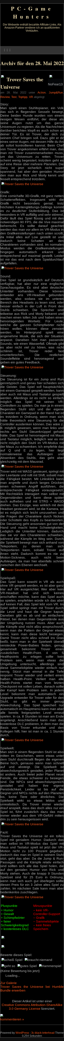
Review (5, 97)
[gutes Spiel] (27, 966)
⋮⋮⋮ (7, 50)
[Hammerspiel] (50, 966)
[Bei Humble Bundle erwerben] (2, 77)
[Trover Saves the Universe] (22, 184)
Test (14, 97)
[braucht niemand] (38, 960)
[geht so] (8, 966)
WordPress (22, 1032)
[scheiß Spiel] (12, 960)
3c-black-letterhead (42, 1032)
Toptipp (22, 97)
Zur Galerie (8, 983)
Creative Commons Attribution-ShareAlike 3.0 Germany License (32, 1006)
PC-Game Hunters (32, 12)
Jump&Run (56, 92)
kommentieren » (12, 1019)
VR (31, 97)
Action (42, 92)
